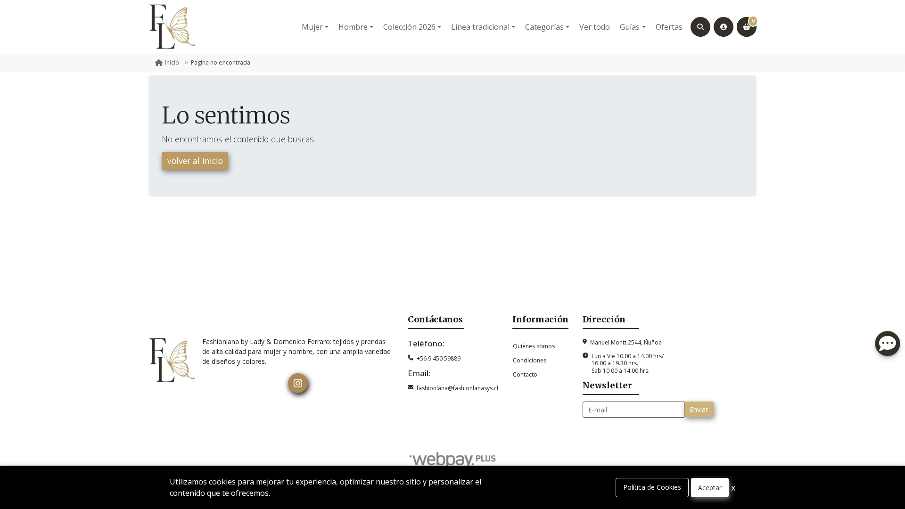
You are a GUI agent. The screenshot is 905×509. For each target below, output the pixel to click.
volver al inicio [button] (195, 160)
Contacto (525, 374)
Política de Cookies (652, 487)
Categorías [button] (544, 27)
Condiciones (529, 360)
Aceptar (710, 487)
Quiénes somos (534, 346)
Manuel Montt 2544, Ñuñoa (626, 342)
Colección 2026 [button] (409, 27)
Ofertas (669, 27)
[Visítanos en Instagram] (298, 383)
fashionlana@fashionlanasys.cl (457, 388)
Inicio (172, 62)
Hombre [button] (353, 27)
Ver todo (594, 27)
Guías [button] (630, 27)
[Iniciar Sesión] (723, 27)
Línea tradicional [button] (480, 27)
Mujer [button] (312, 27)
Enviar (699, 409)
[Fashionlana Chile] (172, 27)
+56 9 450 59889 (439, 358)
